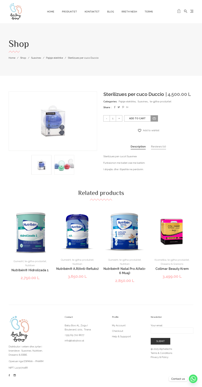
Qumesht (18, 261)
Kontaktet (92, 11)
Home (50, 11)
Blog (110, 11)
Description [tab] (138, 146)
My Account (118, 325)
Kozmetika (160, 259)
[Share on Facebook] (114, 107)
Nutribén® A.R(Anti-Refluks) (77, 269)
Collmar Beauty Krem (172, 269)
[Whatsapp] (193, 379)
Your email (156, 325)
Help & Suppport (121, 336)
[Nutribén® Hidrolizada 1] (30, 233)
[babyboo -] (16, 11)
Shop (23, 57)
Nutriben (30, 265)
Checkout (117, 331)
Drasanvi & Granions (172, 264)
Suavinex (36, 57)
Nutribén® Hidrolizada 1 (30, 270)
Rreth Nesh (129, 11)
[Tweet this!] (118, 107)
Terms (149, 11)
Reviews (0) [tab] (158, 146)
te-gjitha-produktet (160, 101)
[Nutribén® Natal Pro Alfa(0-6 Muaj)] (124, 232)
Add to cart (137, 118)
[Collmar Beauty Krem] (172, 232)
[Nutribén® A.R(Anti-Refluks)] (77, 232)
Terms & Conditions (161, 353)
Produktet (69, 11)
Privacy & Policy (159, 357)
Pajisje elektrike (54, 57)
